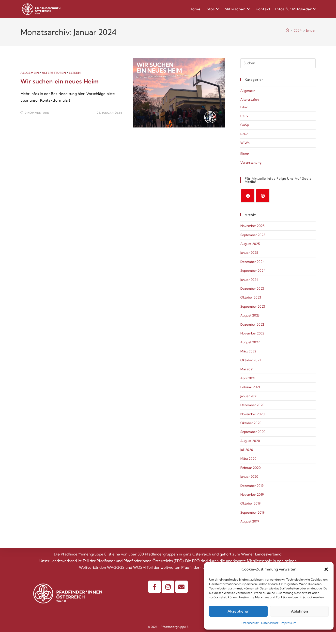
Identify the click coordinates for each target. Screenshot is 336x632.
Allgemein (29, 73)
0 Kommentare (37, 112)
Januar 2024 (249, 280)
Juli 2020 (246, 450)
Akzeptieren (238, 611)
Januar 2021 (249, 396)
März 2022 (248, 351)
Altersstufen (54, 73)
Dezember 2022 (252, 324)
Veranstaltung (250, 162)
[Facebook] (248, 196)
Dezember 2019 (251, 486)
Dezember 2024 (252, 262)
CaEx (244, 116)
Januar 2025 (249, 252)
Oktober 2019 (250, 503)
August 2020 (250, 441)
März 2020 (248, 458)
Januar (311, 30)
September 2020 (252, 432)
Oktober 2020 (250, 423)
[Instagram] (263, 196)
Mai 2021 (247, 369)
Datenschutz (250, 623)
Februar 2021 (250, 387)
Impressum (288, 623)
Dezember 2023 (252, 288)
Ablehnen (299, 611)
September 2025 (252, 235)
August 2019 (249, 521)
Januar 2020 (249, 476)
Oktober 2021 (250, 360)
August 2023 (250, 315)
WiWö (245, 143)
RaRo (244, 134)
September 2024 (252, 270)
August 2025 (250, 244)
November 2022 (252, 333)
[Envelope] (181, 587)
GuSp (244, 125)
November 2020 (252, 414)
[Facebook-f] (154, 587)
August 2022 (250, 342)
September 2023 (252, 306)
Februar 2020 (250, 468)
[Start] (287, 30)
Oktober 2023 (250, 297)
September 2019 (252, 512)
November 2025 (252, 226)
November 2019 (252, 494)
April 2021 (247, 378)
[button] (326, 569)
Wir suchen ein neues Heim (59, 81)
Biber (244, 107)
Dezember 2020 (252, 405)
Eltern (75, 73)
